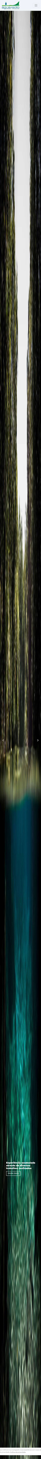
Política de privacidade (18, 1452)
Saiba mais (13, 1173)
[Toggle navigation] (36, 5)
